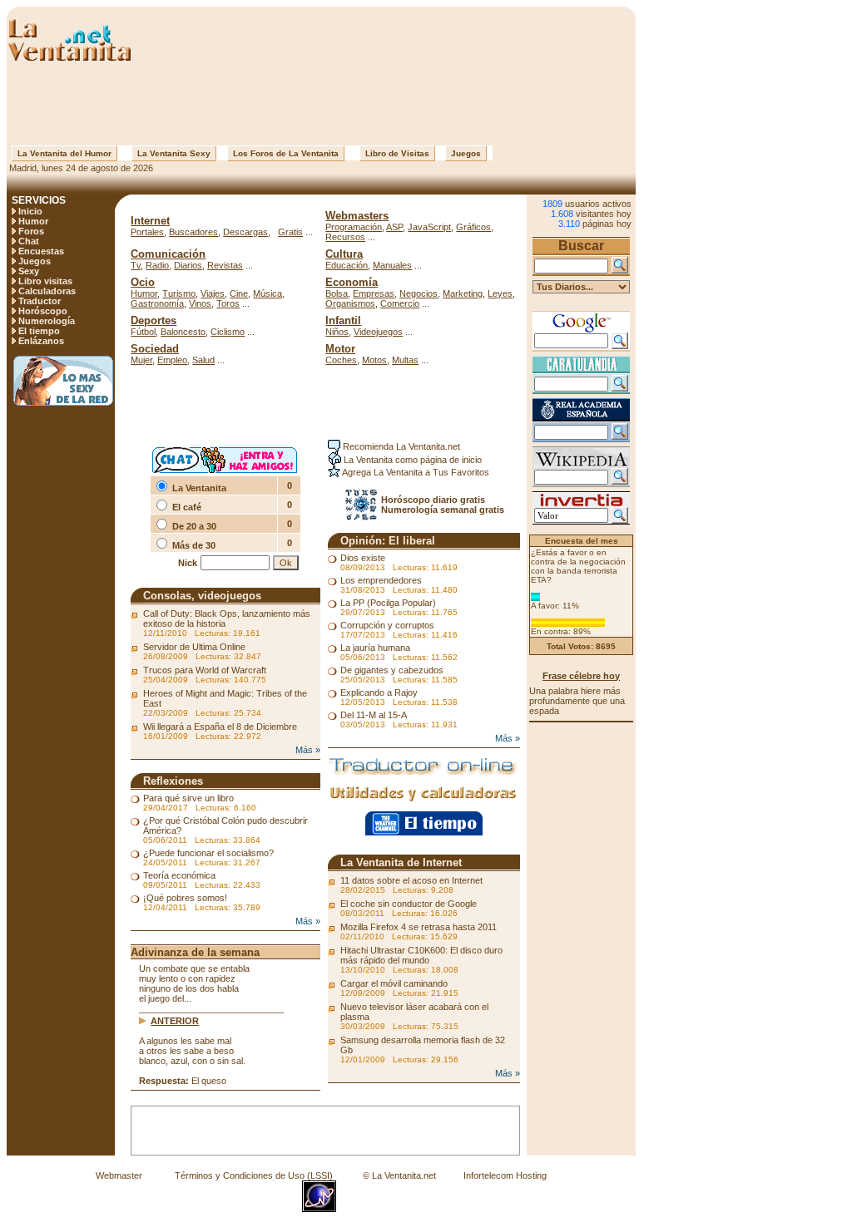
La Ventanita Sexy (173, 153)
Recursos (345, 237)
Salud (203, 360)
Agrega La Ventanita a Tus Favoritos (414, 472)
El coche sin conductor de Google (408, 904)
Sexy (28, 271)
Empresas (373, 293)
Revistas (225, 265)
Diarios (188, 265)
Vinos (200, 303)
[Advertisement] (321, 104)
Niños (337, 332)
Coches (341, 360)
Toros (228, 303)
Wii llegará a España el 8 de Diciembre (220, 727)
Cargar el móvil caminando (394, 983)
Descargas (245, 232)
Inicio (30, 211)
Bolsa (336, 293)
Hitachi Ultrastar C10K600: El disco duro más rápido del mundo (421, 955)
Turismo (179, 293)
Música (267, 293)
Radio (157, 265)
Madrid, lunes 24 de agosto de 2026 (80, 168)
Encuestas (41, 251)
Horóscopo (42, 311)
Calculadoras (47, 291)
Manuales (392, 265)
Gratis (290, 232)
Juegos (466, 153)
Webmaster (119, 1175)
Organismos (350, 303)
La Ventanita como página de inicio (411, 460)
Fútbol (143, 332)
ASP (394, 227)
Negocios (418, 293)
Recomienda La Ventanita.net (400, 446)
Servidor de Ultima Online (194, 647)
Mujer (141, 360)
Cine (239, 293)
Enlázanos (41, 341)
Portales (147, 232)
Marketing (463, 293)
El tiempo (39, 331)
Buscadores (193, 232)
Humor (33, 221)
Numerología (46, 321)
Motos (374, 360)
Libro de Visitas (397, 153)
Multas (405, 360)
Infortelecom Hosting (505, 1175)
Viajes (213, 293)
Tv (136, 265)
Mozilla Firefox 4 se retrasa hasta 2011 (418, 927)
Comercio (399, 303)
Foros (31, 231)
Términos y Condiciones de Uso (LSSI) (254, 1175)
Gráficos (473, 227)
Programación (353, 227)
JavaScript (429, 227)
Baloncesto (183, 332)
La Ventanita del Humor (64, 153)
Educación (346, 265)
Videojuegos (378, 332)
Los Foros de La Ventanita (286, 153)
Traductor (39, 301)
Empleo (172, 360)
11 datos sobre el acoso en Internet (411, 880)
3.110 (569, 224)
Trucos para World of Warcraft (204, 670)
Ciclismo (228, 332)
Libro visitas (45, 281)
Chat (28, 241)
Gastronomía (157, 303)
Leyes (500, 293)
